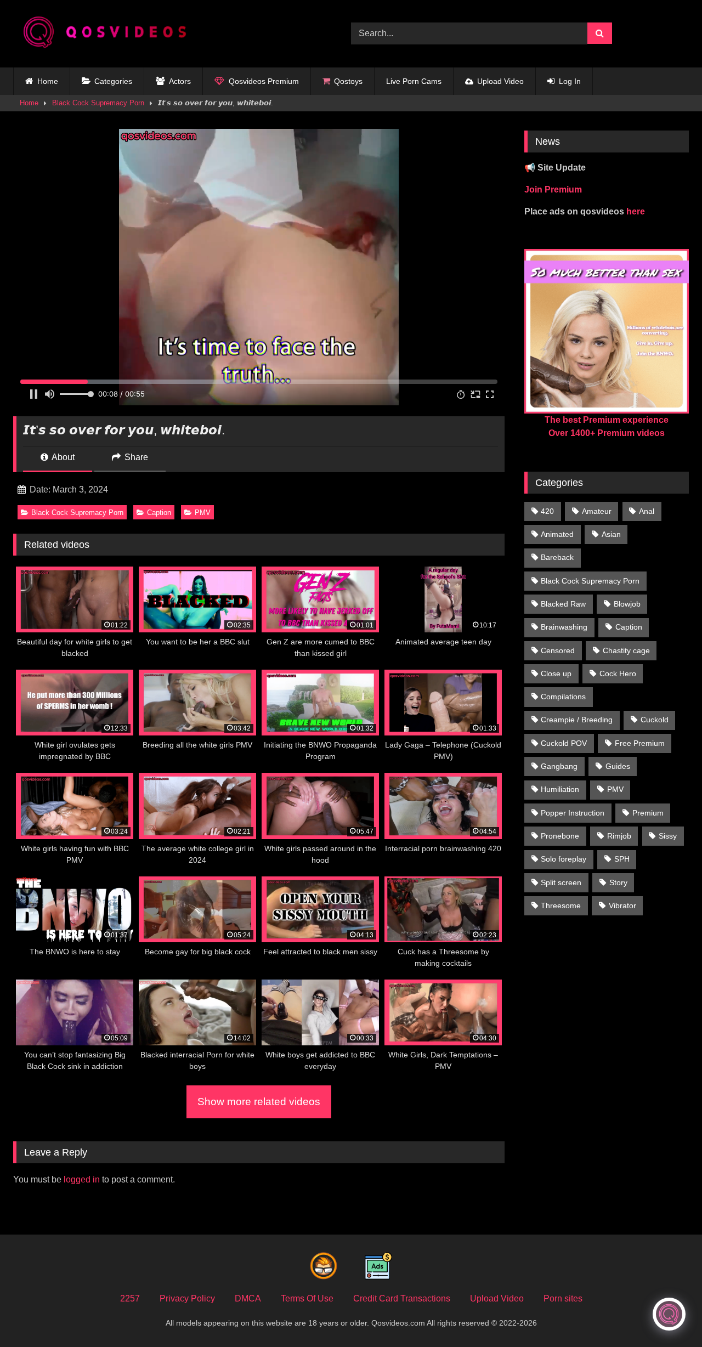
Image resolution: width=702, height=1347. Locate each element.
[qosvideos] (109, 34)
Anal (646, 511)
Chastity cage (626, 650)
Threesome (561, 905)
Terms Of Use (307, 1298)
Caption (159, 512)
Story (618, 882)
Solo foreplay (563, 858)
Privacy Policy (187, 1298)
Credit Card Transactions (401, 1298)
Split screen (561, 882)
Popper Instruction (572, 812)
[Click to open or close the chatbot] (669, 1314)
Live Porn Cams (413, 81)
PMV (203, 512)
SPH (622, 858)
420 (547, 511)
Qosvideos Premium (264, 81)
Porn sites (563, 1298)
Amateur (597, 511)
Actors (180, 81)
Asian (611, 534)
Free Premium (640, 743)
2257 (130, 1298)
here (635, 211)
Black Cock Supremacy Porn (98, 103)
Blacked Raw (563, 603)
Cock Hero (617, 673)
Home (47, 81)
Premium (648, 812)
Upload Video (500, 81)
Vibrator (622, 905)
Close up (556, 673)
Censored (558, 650)
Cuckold (655, 719)
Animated (557, 534)
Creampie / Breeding (577, 719)
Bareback (557, 557)
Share (135, 457)
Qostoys (348, 81)
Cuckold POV (564, 743)
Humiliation (560, 789)
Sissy (668, 835)
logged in (82, 1179)
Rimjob (619, 835)
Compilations (563, 696)
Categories (113, 81)
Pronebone (560, 835)
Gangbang (559, 766)
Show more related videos (258, 1101)
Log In (570, 81)
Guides (617, 766)
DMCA (248, 1298)
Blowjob (627, 603)
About (62, 457)
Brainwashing (564, 626)
